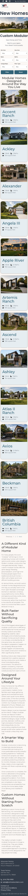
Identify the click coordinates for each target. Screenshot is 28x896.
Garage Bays (4, 63)
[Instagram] (9, 1)
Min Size (3, 50)
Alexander (11, 186)
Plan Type (17, 63)
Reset (21, 72)
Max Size (17, 50)
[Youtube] (6, 1)
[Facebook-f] (3, 1)
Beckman (11, 483)
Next (20, 537)
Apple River (13, 260)
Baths (16, 57)
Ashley (8, 372)
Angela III (11, 223)
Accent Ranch (9, 114)
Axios (7, 446)
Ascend (9, 334)
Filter (7, 72)
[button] (24, 6)
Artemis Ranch (9, 299)
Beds (2, 57)
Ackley (8, 149)
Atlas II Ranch (8, 411)
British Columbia (11, 522)
